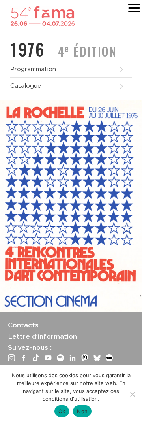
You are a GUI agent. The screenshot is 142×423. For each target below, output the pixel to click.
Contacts (23, 325)
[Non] (132, 394)
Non (82, 411)
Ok (61, 411)
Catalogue (25, 85)
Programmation (33, 69)
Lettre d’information (42, 336)
